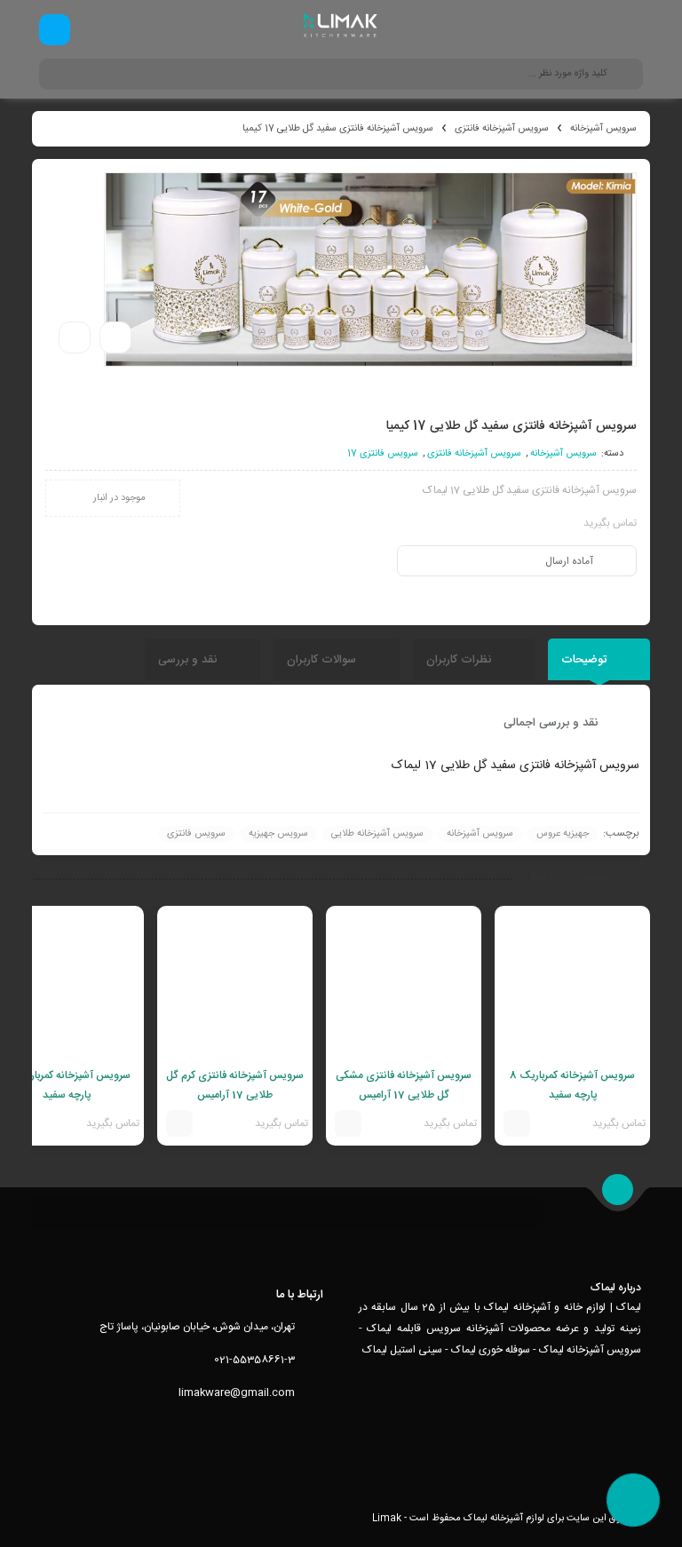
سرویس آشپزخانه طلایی (377, 834)
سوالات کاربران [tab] (323, 660)
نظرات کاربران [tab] (460, 660)
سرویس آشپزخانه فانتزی (502, 129)
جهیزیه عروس (562, 834)
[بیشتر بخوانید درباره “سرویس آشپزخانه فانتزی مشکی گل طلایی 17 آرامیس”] (348, 1123)
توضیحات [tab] (585, 660)
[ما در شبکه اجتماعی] (54, 29)
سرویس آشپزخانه (603, 129)
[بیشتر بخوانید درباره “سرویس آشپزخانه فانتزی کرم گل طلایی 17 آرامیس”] (179, 1123)
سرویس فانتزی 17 (382, 454)
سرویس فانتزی (196, 834)
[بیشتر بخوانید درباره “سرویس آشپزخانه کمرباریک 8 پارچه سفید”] (517, 1123)
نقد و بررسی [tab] (189, 660)
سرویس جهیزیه (278, 834)
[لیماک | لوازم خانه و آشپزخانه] (341, 29)
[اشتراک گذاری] (115, 337)
